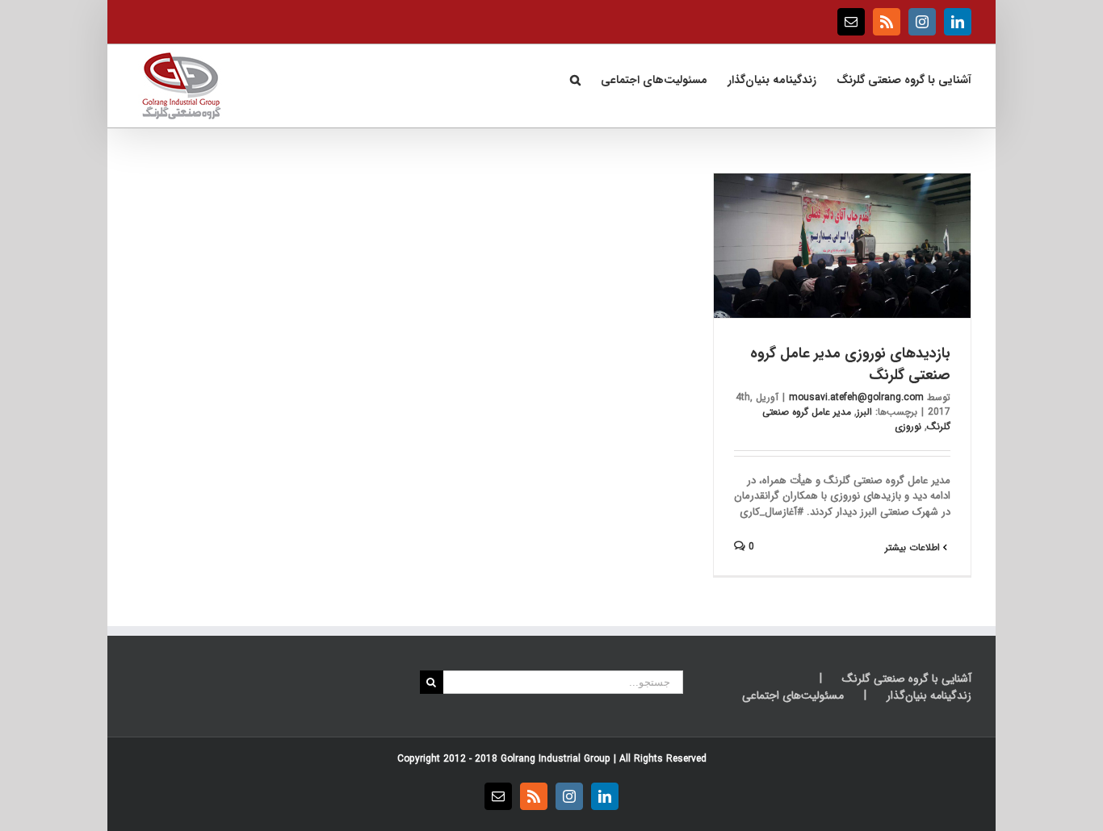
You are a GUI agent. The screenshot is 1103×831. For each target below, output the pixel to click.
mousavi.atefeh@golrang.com (856, 397)
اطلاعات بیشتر (914, 547)
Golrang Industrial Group (555, 758)
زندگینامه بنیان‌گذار (929, 695)
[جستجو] (575, 78)
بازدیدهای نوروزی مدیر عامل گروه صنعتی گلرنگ (850, 364)
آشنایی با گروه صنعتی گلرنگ (906, 678)
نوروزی (908, 426)
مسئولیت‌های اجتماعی (793, 695)
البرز (864, 412)
